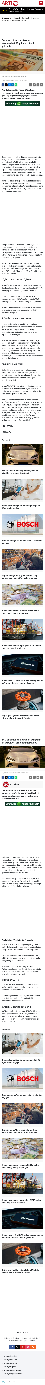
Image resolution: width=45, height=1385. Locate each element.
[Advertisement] (22, 30)
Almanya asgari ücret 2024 (13, 1374)
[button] (34, 84)
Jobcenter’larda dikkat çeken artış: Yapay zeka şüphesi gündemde (26, 10)
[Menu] (41, 3)
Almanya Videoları (10, 1360)
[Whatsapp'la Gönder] (16, 84)
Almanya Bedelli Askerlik (12, 1370)
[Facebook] (3, 84)
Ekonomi (17, 18)
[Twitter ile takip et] (17, 1347)
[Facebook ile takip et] (12, 1347)
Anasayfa (7, 18)
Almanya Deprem (10, 1367)
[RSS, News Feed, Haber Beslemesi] (33, 1347)
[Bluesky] (9, 84)
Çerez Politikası (29, 1341)
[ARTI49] (10, 3)
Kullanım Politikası (15, 1341)
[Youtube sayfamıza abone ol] (22, 1347)
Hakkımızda (8, 1338)
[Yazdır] (30, 84)
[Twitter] (6, 84)
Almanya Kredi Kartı (11, 1363)
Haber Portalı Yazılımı (12, 1382)
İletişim (24, 1338)
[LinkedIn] (12, 84)
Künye (17, 1338)
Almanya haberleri (10, 1356)
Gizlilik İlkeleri (33, 1338)
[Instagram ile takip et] (27, 1347)
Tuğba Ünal (14, 784)
